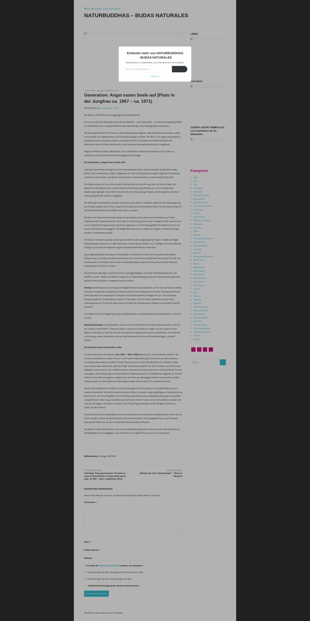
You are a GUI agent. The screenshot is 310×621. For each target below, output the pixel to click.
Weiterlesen (155, 76)
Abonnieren (179, 69)
